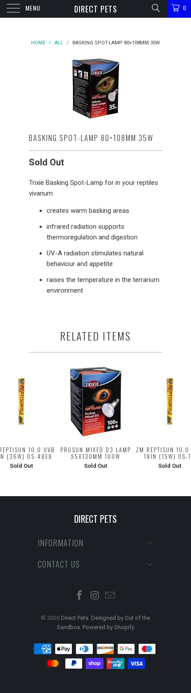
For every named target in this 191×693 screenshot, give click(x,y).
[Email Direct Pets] (110, 596)
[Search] (155, 8)
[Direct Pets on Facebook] (79, 596)
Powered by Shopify (108, 627)
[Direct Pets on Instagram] (95, 596)
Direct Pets (95, 9)
